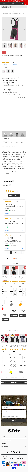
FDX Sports (8, 457)
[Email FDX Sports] (8, 452)
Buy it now (14, 125)
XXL (19, 103)
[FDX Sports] (14, 3)
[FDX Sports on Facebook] (11, 452)
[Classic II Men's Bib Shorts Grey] (12, 71)
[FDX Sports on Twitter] (17, 452)
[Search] (22, 3)
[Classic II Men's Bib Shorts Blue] (8, 71)
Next (14, 11)
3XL (24, 298)
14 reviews (5, 65)
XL (14, 103)
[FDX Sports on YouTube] (19, 452)
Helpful (7, 213)
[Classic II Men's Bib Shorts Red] (4, 71)
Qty (3, 114)
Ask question (13, 65)
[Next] (24, 29)
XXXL (25, 365)
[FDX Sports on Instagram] (14, 452)
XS (10, 357)
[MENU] (1, 3)
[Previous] (3, 29)
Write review (15, 196)
